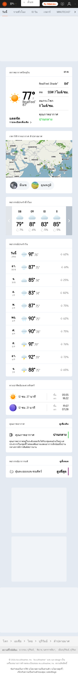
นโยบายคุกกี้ (57, 669)
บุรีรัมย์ (43, 641)
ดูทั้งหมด (64, 461)
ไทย (30, 641)
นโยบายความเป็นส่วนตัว (40, 669)
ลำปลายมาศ (61, 641)
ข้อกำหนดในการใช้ (19, 669)
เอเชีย (17, 641)
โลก (5, 641)
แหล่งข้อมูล (51, 672)
